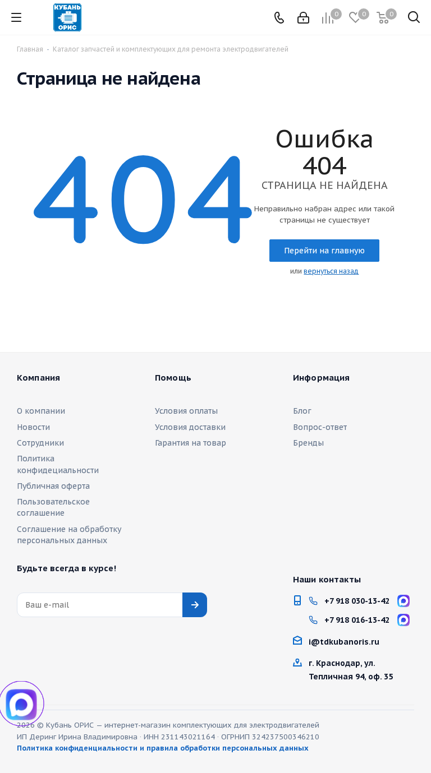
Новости (33, 427)
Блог (302, 411)
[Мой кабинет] (303, 17)
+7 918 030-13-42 (356, 601)
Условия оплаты (186, 411)
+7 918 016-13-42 (356, 620)
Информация (321, 378)
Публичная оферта (53, 486)
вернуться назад (331, 271)
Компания (38, 378)
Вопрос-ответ (320, 427)
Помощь (173, 378)
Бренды (308, 443)
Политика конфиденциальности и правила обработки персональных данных (163, 748)
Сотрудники (40, 443)
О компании (41, 411)
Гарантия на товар (190, 443)
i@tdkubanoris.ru (344, 642)
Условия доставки (190, 427)
